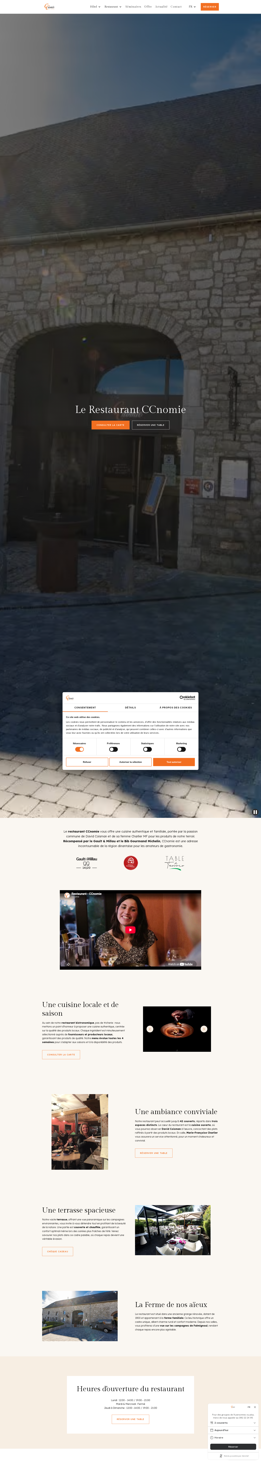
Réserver (209, 6)
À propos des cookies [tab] (176, 707)
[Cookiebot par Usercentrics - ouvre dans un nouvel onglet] (182, 698)
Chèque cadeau (57, 1251)
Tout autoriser (174, 762)
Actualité (161, 6)
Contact (176, 6)
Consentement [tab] (85, 707)
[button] (96, 6)
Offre (148, 6)
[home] (49, 6)
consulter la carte (110, 425)
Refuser (87, 762)
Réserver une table (154, 1153)
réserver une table (150, 425)
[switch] (113, 749)
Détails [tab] (130, 707)
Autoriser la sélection (130, 762)
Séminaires (133, 6)
